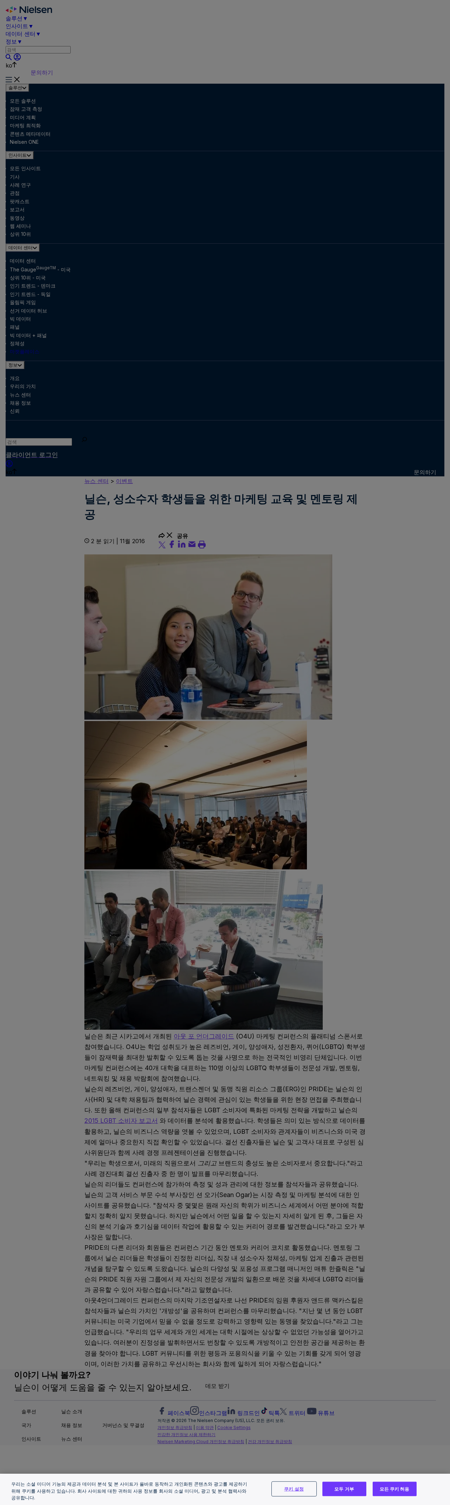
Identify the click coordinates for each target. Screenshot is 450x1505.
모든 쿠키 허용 (395, 1488)
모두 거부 (344, 1488)
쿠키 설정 (294, 1488)
